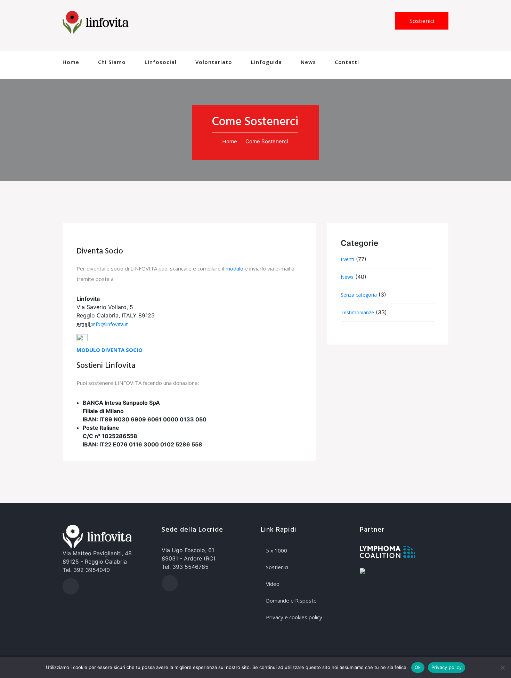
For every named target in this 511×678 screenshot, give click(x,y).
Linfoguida (266, 61)
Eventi (347, 259)
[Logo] (96, 21)
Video (272, 583)
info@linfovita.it (110, 324)
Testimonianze (357, 312)
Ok (418, 667)
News (308, 61)
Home (71, 61)
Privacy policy (446, 667)
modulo (234, 268)
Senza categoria (359, 294)
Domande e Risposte (291, 600)
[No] (502, 667)
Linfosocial (161, 61)
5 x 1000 (276, 550)
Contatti (347, 61)
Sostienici (421, 21)
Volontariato (213, 61)
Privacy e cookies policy (294, 617)
